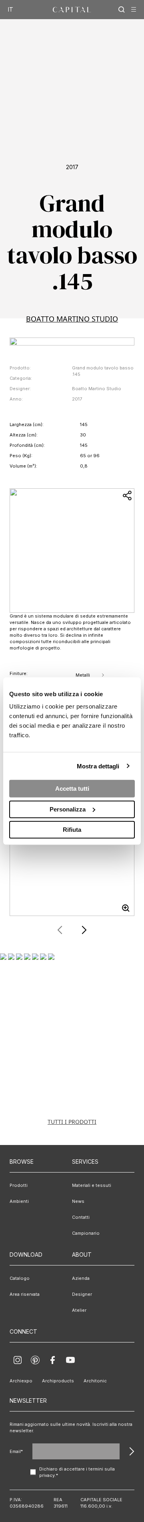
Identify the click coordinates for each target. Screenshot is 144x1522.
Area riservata (25, 1294)
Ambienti (19, 1201)
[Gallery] (72, 854)
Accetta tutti (72, 788)
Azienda (81, 1278)
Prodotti (19, 1185)
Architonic (95, 1381)
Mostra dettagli (98, 765)
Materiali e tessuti (91, 1185)
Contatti (81, 1217)
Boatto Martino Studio (72, 319)
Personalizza (68, 808)
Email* (16, 1451)
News (78, 1201)
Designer (82, 1294)
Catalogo (20, 1278)
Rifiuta (72, 829)
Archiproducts (58, 1381)
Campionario (86, 1233)
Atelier (79, 1310)
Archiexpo (21, 1381)
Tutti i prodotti (72, 1121)
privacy (47, 1475)
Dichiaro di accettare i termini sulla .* (77, 1472)
